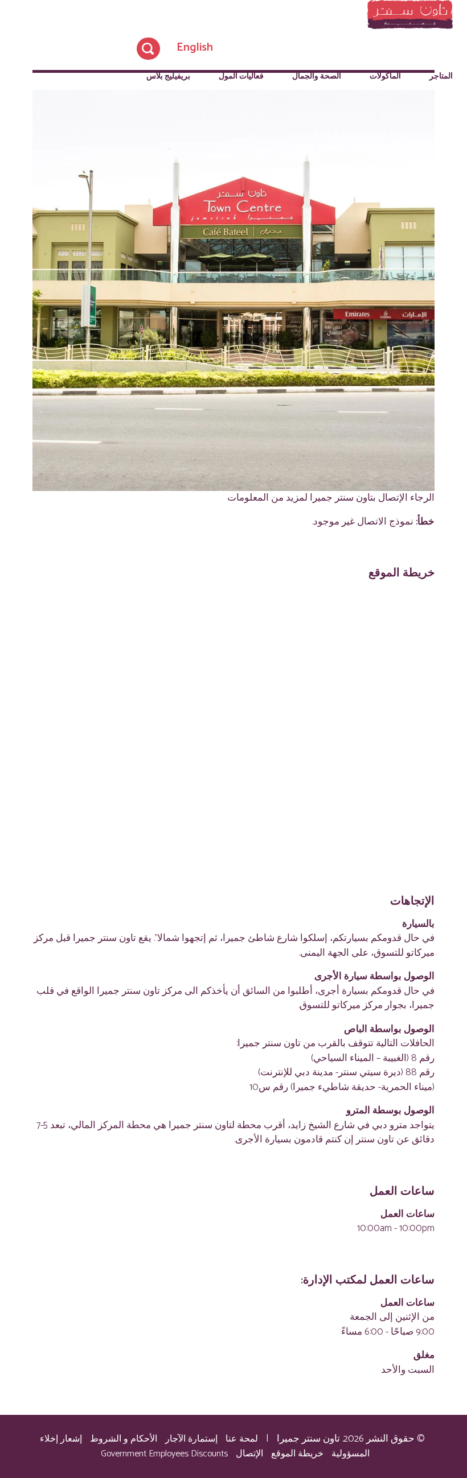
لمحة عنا (242, 1439)
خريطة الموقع (297, 1454)
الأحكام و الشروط (123, 1439)
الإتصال (249, 1454)
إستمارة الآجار (191, 1439)
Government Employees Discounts (164, 1454)
